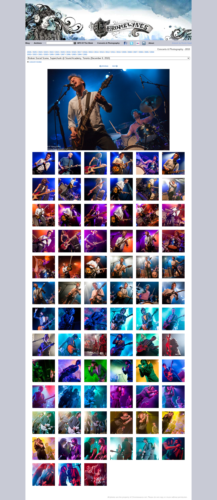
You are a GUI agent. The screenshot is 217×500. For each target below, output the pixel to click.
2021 (57, 52)
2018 (74, 52)
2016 (85, 52)
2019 (68, 52)
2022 (52, 52)
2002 (35, 54)
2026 (29, 52)
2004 (152, 52)
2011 (113, 52)
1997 (63, 54)
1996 (68, 54)
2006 (141, 52)
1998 (57, 54)
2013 (102, 52)
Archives (38, 43)
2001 (40, 54)
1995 (74, 54)
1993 (85, 54)
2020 (63, 52)
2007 (135, 52)
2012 (107, 52)
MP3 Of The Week (85, 43)
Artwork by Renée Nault (182, 43)
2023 (46, 52)
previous (104, 66)
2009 (124, 52)
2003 (29, 54)
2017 (79, 52)
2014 (96, 52)
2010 (118, 52)
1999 (52, 54)
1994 (79, 54)
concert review (35, 62)
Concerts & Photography (108, 43)
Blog (27, 43)
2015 (91, 52)
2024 (40, 52)
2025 (35, 52)
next (114, 66)
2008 (130, 52)
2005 (146, 52)
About (151, 43)
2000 (46, 54)
